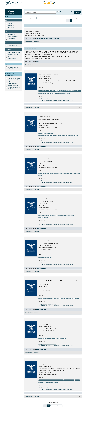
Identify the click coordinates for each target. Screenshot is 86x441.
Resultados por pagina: (30, 18)
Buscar (77, 12)
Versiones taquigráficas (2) (13, 55)
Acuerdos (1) (11, 27)
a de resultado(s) (71, 18)
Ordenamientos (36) (12, 45)
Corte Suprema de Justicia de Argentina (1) (13, 84)
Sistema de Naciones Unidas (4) (13, 68)
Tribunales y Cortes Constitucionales (9, 74)
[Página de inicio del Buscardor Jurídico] (49, 3)
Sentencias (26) (11, 34)
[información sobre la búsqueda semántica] (71, 12)
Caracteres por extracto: (48, 18)
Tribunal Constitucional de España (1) (14, 88)
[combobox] (39, 12)
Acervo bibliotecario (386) (14, 52)
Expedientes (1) (11, 38)
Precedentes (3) (12, 25)
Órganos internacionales (11, 64)
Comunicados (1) (12, 58)
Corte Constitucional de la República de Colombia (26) (14, 80)
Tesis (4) (10, 23)
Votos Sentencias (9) (13, 36)
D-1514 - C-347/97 (29, 26)
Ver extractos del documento (32, 42)
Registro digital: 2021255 (30, 48)
